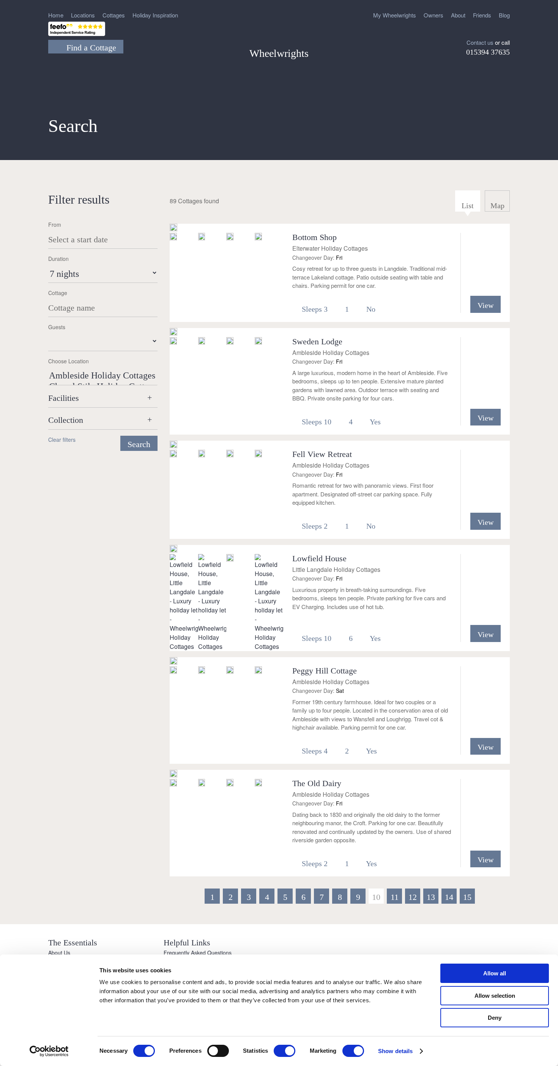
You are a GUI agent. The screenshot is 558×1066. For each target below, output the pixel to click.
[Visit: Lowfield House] (173, 549)
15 (467, 897)
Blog (504, 15)
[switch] (218, 1051)
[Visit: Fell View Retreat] (173, 445)
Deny (494, 1017)
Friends (482, 15)
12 (412, 897)
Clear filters (62, 439)
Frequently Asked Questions (198, 952)
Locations (83, 15)
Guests (56, 327)
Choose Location (68, 361)
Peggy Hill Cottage (324, 670)
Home (55, 15)
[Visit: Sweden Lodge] (173, 332)
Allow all (494, 973)
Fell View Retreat (322, 454)
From (54, 224)
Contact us (480, 42)
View (485, 305)
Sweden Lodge (317, 341)
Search (139, 444)
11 (395, 897)
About (458, 15)
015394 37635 (488, 52)
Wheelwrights (279, 53)
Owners (433, 15)
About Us (59, 952)
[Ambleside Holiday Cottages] (103, 376)
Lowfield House (319, 558)
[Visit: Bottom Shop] (173, 228)
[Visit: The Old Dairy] (173, 774)
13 (431, 897)
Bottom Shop (314, 237)
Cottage (57, 293)
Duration (58, 258)
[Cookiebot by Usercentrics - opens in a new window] (49, 1051)
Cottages (113, 15)
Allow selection (494, 995)
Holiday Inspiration (155, 15)
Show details (395, 1051)
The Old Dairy (316, 783)
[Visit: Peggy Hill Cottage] (173, 661)
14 (449, 897)
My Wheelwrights (394, 15)
